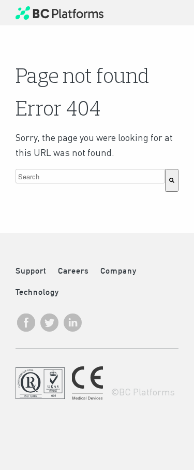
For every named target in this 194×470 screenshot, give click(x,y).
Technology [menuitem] (37, 292)
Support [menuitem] (31, 271)
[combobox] (90, 176)
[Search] (171, 180)
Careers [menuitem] (73, 271)
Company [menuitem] (118, 271)
